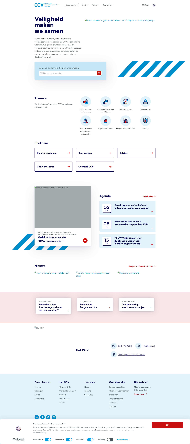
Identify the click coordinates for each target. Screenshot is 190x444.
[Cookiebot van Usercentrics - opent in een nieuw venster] (18, 439)
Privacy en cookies (117, 387)
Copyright (113, 402)
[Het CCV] (47, 5)
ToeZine (87, 391)
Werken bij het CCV (67, 391)
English (62, 402)
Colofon (112, 406)
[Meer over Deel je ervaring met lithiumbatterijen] (151, 308)
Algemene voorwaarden (119, 391)
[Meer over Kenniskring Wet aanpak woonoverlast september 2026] (152, 228)
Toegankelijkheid (116, 399)
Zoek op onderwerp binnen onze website (59, 67)
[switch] (69, 439)
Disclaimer (113, 395)
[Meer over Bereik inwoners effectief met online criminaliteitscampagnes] (152, 212)
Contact (62, 395)
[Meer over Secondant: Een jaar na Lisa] (109, 308)
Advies (37, 395)
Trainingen (39, 391)
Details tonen (122, 440)
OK (167, 425)
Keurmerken (39, 399)
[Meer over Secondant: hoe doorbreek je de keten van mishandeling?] (68, 311)
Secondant (88, 395)
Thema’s (38, 387)
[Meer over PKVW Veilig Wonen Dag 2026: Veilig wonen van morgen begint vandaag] (152, 244)
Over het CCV (65, 387)
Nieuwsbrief (64, 399)
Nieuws (87, 387)
